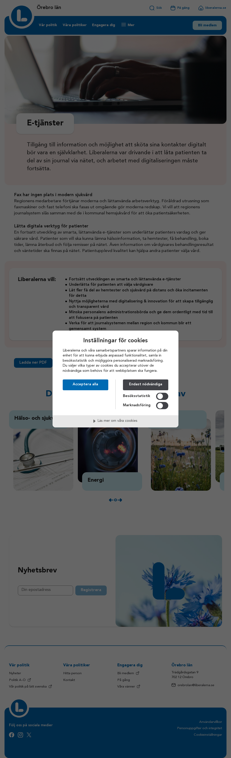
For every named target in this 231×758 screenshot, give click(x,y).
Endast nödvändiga (145, 384)
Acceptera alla (85, 384)
